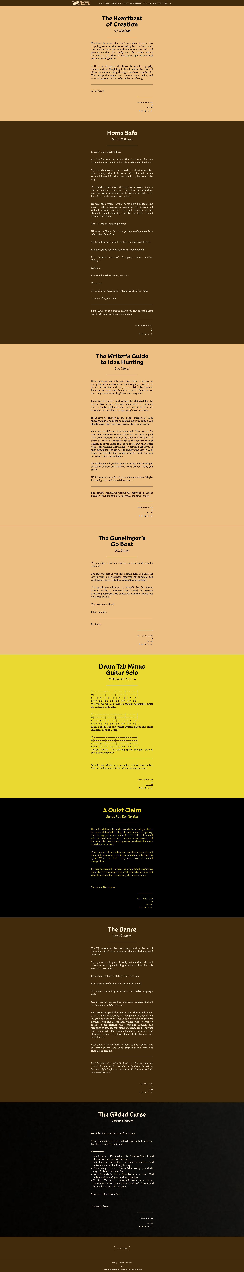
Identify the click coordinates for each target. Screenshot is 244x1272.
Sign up (122, 1266)
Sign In (155, 3)
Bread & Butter (136, 3)
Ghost (133, 1269)
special (150, 1223)
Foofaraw (147, 3)
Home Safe (122, 133)
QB (152, 105)
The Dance (122, 929)
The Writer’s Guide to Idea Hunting (122, 359)
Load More (122, 1248)
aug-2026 (149, 785)
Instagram (128, 1263)
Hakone (139, 1269)
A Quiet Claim (122, 810)
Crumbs (125, 3)
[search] (170, 3)
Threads (121, 1263)
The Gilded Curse (122, 1114)
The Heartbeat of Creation (122, 21)
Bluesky (114, 1263)
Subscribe (164, 3)
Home (101, 3)
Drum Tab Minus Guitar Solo (122, 669)
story (151, 331)
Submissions (116, 3)
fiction (150, 107)
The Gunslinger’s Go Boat (122, 541)
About (107, 3)
